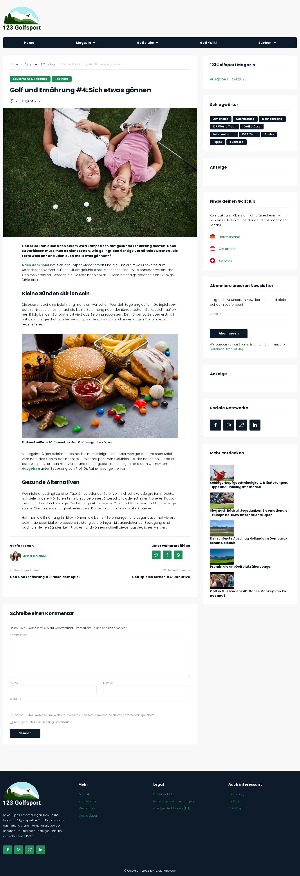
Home (14, 64)
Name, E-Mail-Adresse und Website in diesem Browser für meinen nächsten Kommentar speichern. (85, 715)
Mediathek (87, 808)
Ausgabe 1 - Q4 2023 (228, 79)
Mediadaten (88, 815)
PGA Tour (249, 134)
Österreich (228, 248)
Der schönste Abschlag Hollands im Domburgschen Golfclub (248, 540)
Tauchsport (237, 808)
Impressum (87, 801)
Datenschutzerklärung (226, 349)
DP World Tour (224, 126)
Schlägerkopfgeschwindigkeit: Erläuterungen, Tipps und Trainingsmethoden (249, 484)
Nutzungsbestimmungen (173, 801)
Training (61, 79)
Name (14, 683)
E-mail (108, 683)
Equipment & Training (40, 64)
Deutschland (272, 119)
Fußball (234, 801)
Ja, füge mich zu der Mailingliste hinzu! (41, 722)
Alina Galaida (34, 556)
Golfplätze (252, 126)
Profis (269, 134)
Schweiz (226, 260)
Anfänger (220, 119)
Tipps (217, 142)
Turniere (236, 142)
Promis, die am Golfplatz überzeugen (241, 566)
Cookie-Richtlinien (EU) (171, 808)
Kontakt (84, 794)
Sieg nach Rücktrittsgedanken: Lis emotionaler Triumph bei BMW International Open (249, 512)
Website (15, 699)
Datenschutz (163, 794)
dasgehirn (31, 468)
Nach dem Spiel (35, 265)
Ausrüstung (245, 119)
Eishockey (236, 794)
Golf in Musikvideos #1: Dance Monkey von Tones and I (249, 593)
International (224, 134)
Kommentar (18, 635)
